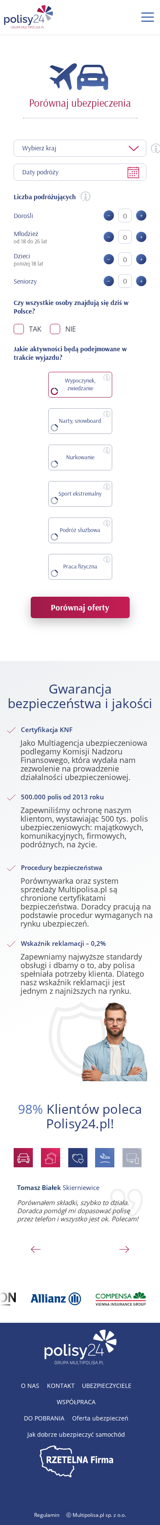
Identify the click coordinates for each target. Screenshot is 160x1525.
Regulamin (46, 1515)
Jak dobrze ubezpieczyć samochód (76, 1434)
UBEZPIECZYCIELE (106, 1385)
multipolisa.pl (76, 1495)
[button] (147, 17)
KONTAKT (61, 1385)
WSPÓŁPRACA (76, 1402)
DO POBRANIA (44, 1418)
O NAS (30, 1385)
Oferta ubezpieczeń (100, 1418)
